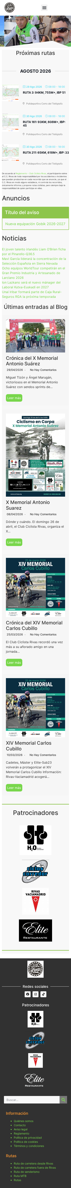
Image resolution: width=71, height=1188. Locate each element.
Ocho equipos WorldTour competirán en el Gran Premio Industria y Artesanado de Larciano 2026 (33, 273)
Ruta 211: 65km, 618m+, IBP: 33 (46, 152)
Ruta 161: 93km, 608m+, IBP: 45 (44, 123)
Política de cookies (26, 1141)
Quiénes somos (23, 1121)
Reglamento (21, 1133)
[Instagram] (35, 994)
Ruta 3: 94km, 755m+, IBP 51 (44, 92)
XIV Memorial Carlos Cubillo (28, 746)
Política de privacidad (28, 1137)
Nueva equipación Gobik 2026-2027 (35, 224)
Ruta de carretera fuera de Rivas (35, 1167)
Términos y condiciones (29, 1146)
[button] (44, 8)
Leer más (14, 398)
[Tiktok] (43, 994)
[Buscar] (63, 1099)
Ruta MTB (20, 1176)
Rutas (17, 1180)
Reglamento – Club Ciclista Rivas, (31, 173)
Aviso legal (20, 1129)
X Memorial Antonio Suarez (28, 505)
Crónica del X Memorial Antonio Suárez (32, 361)
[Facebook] (28, 994)
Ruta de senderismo (26, 1171)
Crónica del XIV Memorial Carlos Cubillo (34, 625)
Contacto (20, 1125)
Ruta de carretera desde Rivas (33, 1163)
